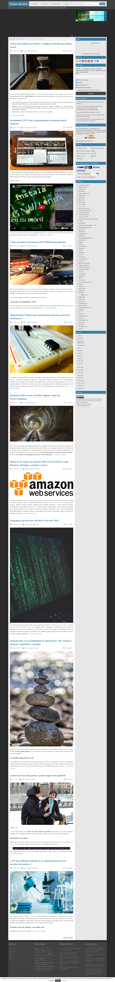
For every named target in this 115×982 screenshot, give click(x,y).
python (80, 301)
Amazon (81, 189)
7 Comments (69, 524)
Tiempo (81, 314)
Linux (80, 280)
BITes (80, 200)
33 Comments (68, 469)
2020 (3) (80, 336)
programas (50, 962)
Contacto (66, 4)
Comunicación (82, 215)
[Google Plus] (86, 61)
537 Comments (100, 966)
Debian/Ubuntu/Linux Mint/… (86, 225)
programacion (40, 962)
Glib (80, 250)
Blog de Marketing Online (97, 148)
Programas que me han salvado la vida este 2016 (34, 520)
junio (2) (79, 350)
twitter (80, 318)
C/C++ (80, 204)
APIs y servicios (83, 193)
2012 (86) (80, 380)
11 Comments (68, 648)
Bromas (81, 202)
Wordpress (82, 326)
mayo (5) (79, 353)
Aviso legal (11, 958)
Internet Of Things (83, 267)
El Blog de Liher (81, 156)
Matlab (80, 286)
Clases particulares (84, 210)
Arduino (81, 196)
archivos (42, 948)
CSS (80, 221)
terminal (38, 968)
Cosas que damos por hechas (87, 219)
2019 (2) (80, 338)
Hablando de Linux (82, 148)
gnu (44, 955)
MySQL (81, 288)
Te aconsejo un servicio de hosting (91, 53)
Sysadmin (79, 82)
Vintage (81, 322)
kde (80, 278)
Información (34, 4)
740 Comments (89, 956)
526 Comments (97, 974)
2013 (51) (80, 377)
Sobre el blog (12, 948)
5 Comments (69, 322)
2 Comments (69, 779)
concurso (43, 951)
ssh (35, 968)
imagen (51, 955)
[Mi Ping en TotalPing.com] (96, 167)
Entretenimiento (56, 4)
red (35, 964)
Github (80, 248)
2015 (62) (80, 372)
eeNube (93, 151)
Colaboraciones (83, 212)
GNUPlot (81, 252)
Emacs (80, 231)
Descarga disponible (84, 227)
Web (80, 324)
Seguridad (81, 303)
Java (80, 271)
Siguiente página (67, 938)
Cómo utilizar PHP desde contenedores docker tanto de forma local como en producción (91, 120)
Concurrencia (82, 217)
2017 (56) (80, 367)
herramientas (82, 259)
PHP (80, 293)
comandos (47, 950)
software (50, 966)
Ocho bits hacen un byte (83, 153)
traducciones (82, 316)
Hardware (81, 257)
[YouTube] (89, 61)
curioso (81, 223)
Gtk (80, 255)
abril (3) (79, 356)
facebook (81, 240)
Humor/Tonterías (83, 263)
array (47, 948)
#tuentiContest (82, 185)
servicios (51, 964)
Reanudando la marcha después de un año (88, 112)
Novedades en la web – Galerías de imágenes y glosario (68, 953)
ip (53, 955)
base (50, 948)
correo (46, 954)
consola (42, 954)
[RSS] (77, 61)
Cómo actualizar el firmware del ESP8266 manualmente (38, 242)
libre (35, 958)
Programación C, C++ (83, 85)
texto (43, 968)
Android (81, 191)
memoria (47, 958)
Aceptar (58, 980)
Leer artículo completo (17, 115)
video (40, 970)
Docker (81, 229)
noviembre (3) (81, 345)
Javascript (81, 274)
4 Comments (69, 402)
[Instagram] (95, 61)
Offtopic (81, 290)
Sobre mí (11, 953)
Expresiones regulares (85, 238)
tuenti (51, 968)
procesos (46, 960)
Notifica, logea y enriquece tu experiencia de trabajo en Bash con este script (95, 959)
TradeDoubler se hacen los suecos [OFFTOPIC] (69, 968)
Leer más (64, 980)
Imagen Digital (82, 265)
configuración (37, 954)
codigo (42, 950)
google (46, 955)
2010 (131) (80, 385)
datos (50, 954)
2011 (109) (80, 383)
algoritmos (81, 187)
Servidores (81, 305)
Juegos (81, 276)
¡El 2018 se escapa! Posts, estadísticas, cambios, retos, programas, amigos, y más (70, 962)
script (38, 964)
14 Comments (68, 246)
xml (80, 328)
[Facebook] (83, 61)
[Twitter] (80, 61)
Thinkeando (80, 159)
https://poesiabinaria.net (83, 406)
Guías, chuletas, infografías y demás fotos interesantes (70, 949)
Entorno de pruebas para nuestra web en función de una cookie (69, 957)
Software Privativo (83, 307)
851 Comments (94, 951)
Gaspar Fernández (31, 51)
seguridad (44, 964)
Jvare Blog (93, 153)
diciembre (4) (81, 343)
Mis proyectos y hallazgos (83, 151)
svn (80, 312)
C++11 (80, 206)
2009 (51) (80, 388)
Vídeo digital (82, 320)
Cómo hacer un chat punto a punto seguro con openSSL (38, 775)
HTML (80, 261)
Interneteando (82, 269)
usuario (36, 970)
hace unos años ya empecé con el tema (22, 627)
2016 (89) (80, 370)
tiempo (47, 968)
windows (48, 970)
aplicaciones (37, 948)
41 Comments (68, 127)
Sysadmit (93, 156)
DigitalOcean (33, 507)
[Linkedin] (92, 61)
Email (77, 74)
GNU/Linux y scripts (82, 80)
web (43, 970)
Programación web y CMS (84, 87)
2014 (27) (80, 375)
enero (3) (79, 363)
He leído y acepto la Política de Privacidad (88, 90)
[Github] (98, 61)
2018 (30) (80, 341)
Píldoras (81, 297)
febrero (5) (80, 361)
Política (81, 299)
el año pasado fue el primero (59, 625)
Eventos (81, 236)
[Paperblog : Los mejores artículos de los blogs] (96, 173)
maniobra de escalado (58, 502)
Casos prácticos (83, 208)
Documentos (44, 4)
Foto (80, 242)
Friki (80, 244)
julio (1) (79, 348)
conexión (49, 951)
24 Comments (68, 51)
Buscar (102, 4)
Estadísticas (82, 233)
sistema (44, 966)
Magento (83, 295)
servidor (37, 966)
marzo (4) (80, 358)
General (81, 246)
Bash (80, 198)
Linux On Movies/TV (84, 282)
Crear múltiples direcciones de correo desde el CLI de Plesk (94, 965)
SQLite (80, 309)
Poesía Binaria (18, 4)
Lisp (80, 284)
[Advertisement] (40, 23)
